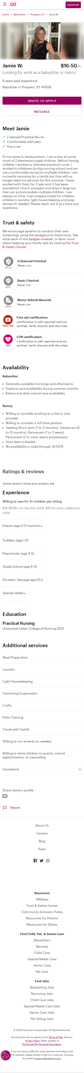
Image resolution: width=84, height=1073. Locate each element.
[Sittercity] (13, 4)
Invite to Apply (42, 101)
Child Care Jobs (42, 1000)
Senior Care (42, 965)
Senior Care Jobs (42, 1012)
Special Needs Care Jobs (42, 1006)
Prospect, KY (37, 14)
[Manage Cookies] (6, 1055)
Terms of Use (56, 1037)
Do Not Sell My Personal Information (41, 1044)
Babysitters (20, 14)
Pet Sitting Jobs (42, 1019)
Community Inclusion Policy (42, 912)
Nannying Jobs (42, 993)
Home (5, 14)
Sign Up (73, 4)
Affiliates (42, 899)
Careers (42, 833)
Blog (42, 841)
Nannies (42, 946)
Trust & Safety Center (42, 905)
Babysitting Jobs (42, 987)
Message (42, 111)
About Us (42, 825)
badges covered (41, 239)
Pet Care (42, 971)
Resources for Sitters (42, 924)
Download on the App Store (42, 877)
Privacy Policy (32, 1040)
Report (15, 807)
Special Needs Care (42, 959)
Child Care (42, 952)
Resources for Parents (42, 918)
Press (42, 849)
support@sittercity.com (48, 1058)
